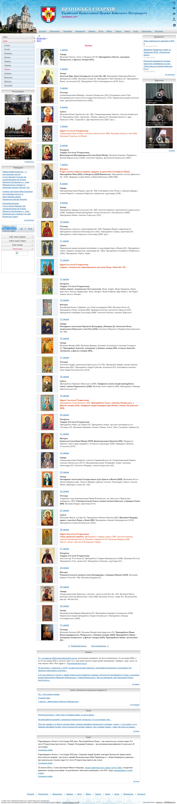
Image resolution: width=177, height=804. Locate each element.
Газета (118, 31)
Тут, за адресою (45, 658)
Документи (80, 31)
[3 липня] (47, 95)
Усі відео (172, 150)
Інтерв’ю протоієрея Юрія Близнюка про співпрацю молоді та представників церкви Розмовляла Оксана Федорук (17, 195)
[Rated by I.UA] (22, 255)
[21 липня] (47, 441)
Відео (109, 31)
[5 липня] (47, 133)
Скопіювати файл (45, 750)
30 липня (64, 606)
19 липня (64, 395)
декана (88, 768)
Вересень (8, 77)
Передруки (146, 31)
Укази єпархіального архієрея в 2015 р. (159, 42)
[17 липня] (47, 364)
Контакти (159, 31)
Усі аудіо (136, 781)
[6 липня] (47, 152)
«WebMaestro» (170, 802)
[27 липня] (47, 555)
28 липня (64, 567)
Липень (7, 69)
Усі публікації (134, 705)
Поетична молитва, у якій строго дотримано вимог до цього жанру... (66, 715)
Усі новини (135, 684)
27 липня (64, 548)
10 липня (64, 222)
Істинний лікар (44, 698)
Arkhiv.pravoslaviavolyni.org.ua (64, 658)
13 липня (64, 279)
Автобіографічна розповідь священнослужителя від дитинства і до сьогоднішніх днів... (74, 720)
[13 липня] (47, 286)
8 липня (64, 183)
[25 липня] (47, 517)
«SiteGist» (159, 802)
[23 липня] (47, 479)
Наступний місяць (98, 646)
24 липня (64, 491)
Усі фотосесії (29, 161)
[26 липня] (47, 536)
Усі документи (170, 74)
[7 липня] (47, 171)
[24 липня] (47, 498)
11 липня (64, 241)
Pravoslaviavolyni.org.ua (77, 663)
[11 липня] (47, 248)
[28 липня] (47, 574)
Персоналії (55, 31)
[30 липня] (47, 613)
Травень (7, 61)
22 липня (64, 453)
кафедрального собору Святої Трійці (106, 768)
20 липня (64, 414)
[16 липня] (47, 345)
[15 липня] (47, 326)
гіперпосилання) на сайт (70, 802)
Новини (91, 31)
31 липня (64, 625)
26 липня (64, 529)
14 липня (64, 300)
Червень (7, 65)
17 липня (64, 357)
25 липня (64, 510)
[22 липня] (47, 460)
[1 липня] (47, 57)
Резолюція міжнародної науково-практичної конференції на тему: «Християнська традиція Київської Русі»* (158, 65)
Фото (101, 31)
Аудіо (135, 31)
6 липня (64, 145)
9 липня (64, 202)
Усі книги (136, 731)
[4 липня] (47, 114)
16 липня (64, 338)
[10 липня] (47, 229)
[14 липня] (47, 307)
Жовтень (8, 81)
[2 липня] (47, 76)
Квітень (7, 57)
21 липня (64, 434)
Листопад (8, 85)
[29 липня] (47, 594)
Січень (7, 45)
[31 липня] (47, 632)
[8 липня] (47, 190)
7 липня (64, 164)
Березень (8, 53)
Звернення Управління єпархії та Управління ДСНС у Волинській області (157, 52)
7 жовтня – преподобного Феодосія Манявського (58, 702)
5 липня (64, 126)
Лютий (7, 49)
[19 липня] (47, 402)
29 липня (64, 587)
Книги (127, 31)
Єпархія (42, 31)
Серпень (7, 73)
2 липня (64, 69)
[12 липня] (47, 267)
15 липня (64, 319)
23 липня (64, 472)
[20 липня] (47, 422)
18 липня (64, 376)
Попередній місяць (79, 646)
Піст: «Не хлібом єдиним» (49, 694)
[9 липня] (47, 209)
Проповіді (67, 31)
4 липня (64, 107)
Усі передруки (29, 220)
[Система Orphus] (18, 228)
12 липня (64, 260)
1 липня (64, 49)
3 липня (64, 88)
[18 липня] (47, 383)
